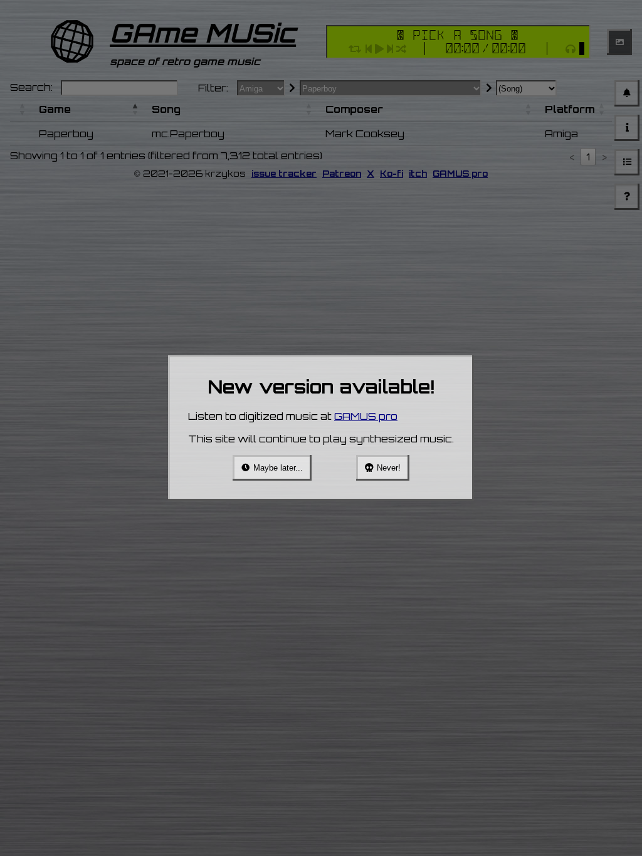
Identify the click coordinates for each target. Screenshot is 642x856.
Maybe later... (278, 467)
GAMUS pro (365, 416)
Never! (389, 467)
